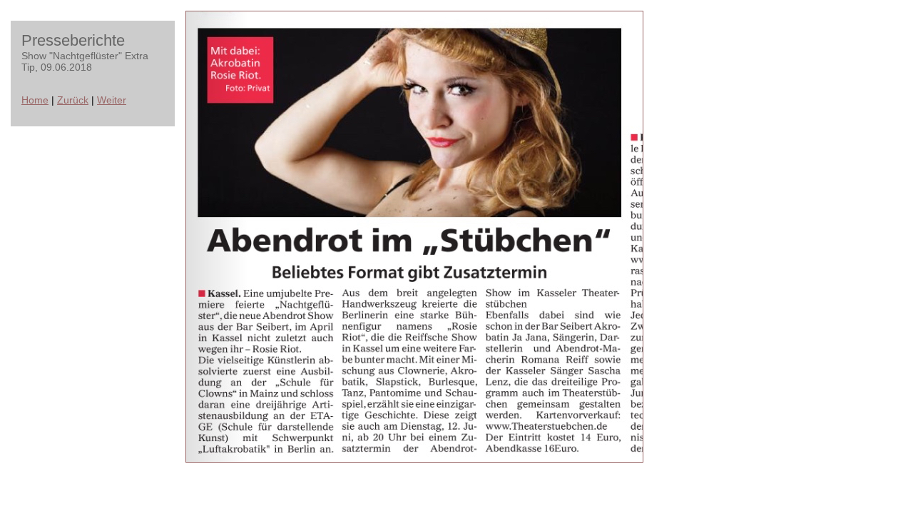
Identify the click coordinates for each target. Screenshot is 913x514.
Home (35, 100)
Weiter (111, 100)
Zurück (72, 100)
